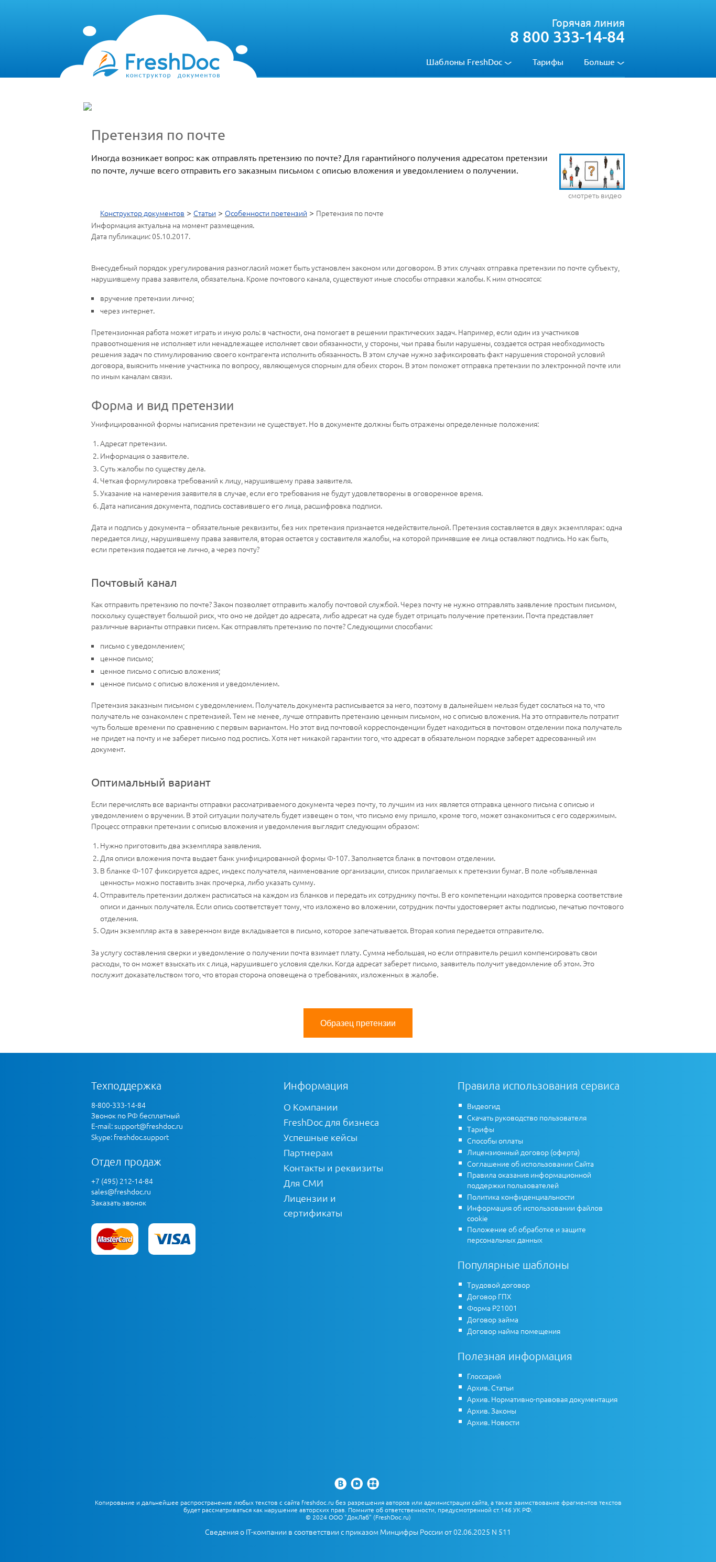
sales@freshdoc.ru (121, 1191)
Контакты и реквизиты (333, 1167)
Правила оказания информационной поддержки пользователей (529, 1179)
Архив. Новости (493, 1422)
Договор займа (492, 1319)
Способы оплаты (495, 1140)
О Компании (311, 1107)
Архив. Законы (491, 1410)
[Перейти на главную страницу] (156, 64)
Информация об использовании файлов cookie (535, 1212)
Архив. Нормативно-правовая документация (542, 1399)
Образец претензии (358, 1023)
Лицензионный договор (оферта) (523, 1152)
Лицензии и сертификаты (313, 1205)
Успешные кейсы (320, 1137)
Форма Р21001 (492, 1307)
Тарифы (548, 61)
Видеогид (483, 1106)
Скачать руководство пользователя (527, 1117)
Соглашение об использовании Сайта (530, 1163)
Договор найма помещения (513, 1331)
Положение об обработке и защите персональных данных (526, 1234)
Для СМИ (303, 1183)
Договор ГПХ (489, 1296)
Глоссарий (484, 1376)
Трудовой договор (498, 1284)
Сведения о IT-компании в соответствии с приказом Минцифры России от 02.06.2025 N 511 (358, 1532)
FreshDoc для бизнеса (331, 1122)
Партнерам (308, 1152)
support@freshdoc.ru (148, 1126)
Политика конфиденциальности (520, 1196)
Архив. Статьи (490, 1387)
